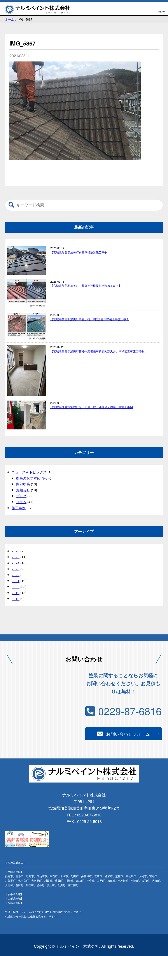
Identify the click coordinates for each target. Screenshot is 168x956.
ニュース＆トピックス (29, 471)
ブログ (21, 495)
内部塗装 (23, 484)
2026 (15, 550)
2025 (15, 556)
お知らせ (23, 489)
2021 (15, 580)
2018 (15, 598)
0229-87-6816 (130, 711)
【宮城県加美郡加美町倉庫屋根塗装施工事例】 (80, 252)
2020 (15, 586)
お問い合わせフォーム (128, 734)
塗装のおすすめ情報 (31, 478)
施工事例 (19, 507)
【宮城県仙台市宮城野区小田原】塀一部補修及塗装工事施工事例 (91, 407)
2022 (15, 574)
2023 (15, 568)
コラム (21, 501)
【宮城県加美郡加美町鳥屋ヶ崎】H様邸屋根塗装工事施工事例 (89, 319)
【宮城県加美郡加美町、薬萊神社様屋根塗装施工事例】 (85, 286)
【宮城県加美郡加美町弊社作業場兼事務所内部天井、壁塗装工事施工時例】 (98, 351)
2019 (15, 592)
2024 (15, 563)
